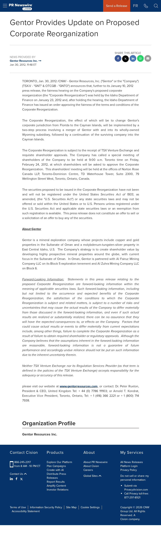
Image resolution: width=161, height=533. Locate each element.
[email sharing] (148, 59)
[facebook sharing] (118, 59)
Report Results (56, 482)
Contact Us (17, 474)
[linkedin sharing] (133, 59)
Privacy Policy (128, 470)
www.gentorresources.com (79, 386)
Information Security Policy (46, 507)
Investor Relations (58, 490)
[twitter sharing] (125, 59)
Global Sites (91, 476)
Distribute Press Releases (56, 476)
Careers (88, 470)
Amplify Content (56, 486)
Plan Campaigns (56, 466)
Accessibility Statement (26, 511)
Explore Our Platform (59, 462)
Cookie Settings (90, 507)
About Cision (91, 466)
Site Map (71, 507)
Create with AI (55, 470)
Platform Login (129, 466)
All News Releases (131, 462)
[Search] (156, 6)
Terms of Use (18, 507)
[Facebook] (16, 479)
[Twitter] (21, 479)
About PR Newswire (95, 462)
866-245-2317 (22, 462)
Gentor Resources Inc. (39, 434)
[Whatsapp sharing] (140, 59)
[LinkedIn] (12, 479)
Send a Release (116, 6)
